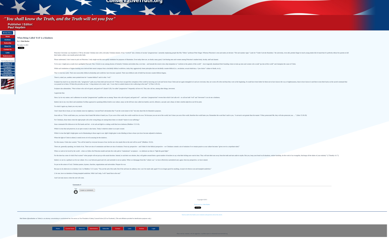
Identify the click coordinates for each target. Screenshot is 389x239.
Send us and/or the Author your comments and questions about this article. (202, 214)
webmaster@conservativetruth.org (219, 233)
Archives (7, 40)
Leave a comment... (87, 190)
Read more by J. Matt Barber (202, 204)
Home (8, 36)
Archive (141, 228)
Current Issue (70, 228)
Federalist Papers (7, 75)
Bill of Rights (7, 70)
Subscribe (7, 43)
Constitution (8, 67)
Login (153, 228)
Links (8, 53)
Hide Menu (8, 33)
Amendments (7, 73)
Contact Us (8, 49)
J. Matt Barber (24, 41)
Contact (117, 228)
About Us (7, 46)
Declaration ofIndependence (7, 64)
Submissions (7, 56)
